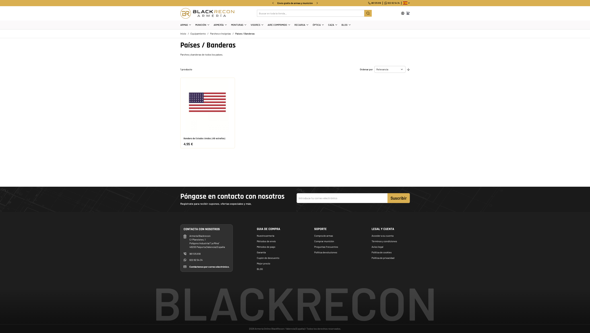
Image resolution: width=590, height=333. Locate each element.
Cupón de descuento (268, 257)
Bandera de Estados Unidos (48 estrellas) (204, 138)
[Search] (368, 13)
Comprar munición (324, 241)
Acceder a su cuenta (382, 235)
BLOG (260, 268)
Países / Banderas (245, 33)
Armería (219, 24)
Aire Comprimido (277, 24)
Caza (331, 24)
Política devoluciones (325, 252)
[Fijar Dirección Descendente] (408, 69)
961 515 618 (376, 3)
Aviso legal (377, 246)
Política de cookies (382, 252)
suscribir (399, 198)
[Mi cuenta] (403, 13)
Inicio (183, 33)
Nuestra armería (265, 235)
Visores (255, 24)
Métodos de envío (266, 241)
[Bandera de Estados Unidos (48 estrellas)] (207, 105)
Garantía (261, 252)
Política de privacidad (383, 257)
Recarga (299, 24)
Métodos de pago (266, 246)
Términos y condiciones (384, 241)
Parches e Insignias (220, 33)
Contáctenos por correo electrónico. (209, 266)
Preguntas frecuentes (326, 246)
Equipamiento (198, 33)
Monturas (237, 24)
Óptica (317, 24)
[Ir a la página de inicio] (207, 13)
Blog (345, 24)
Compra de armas (323, 235)
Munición (200, 24)
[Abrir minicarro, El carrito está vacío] (408, 13)
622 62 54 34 (394, 3)
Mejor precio (263, 263)
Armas (184, 24)
